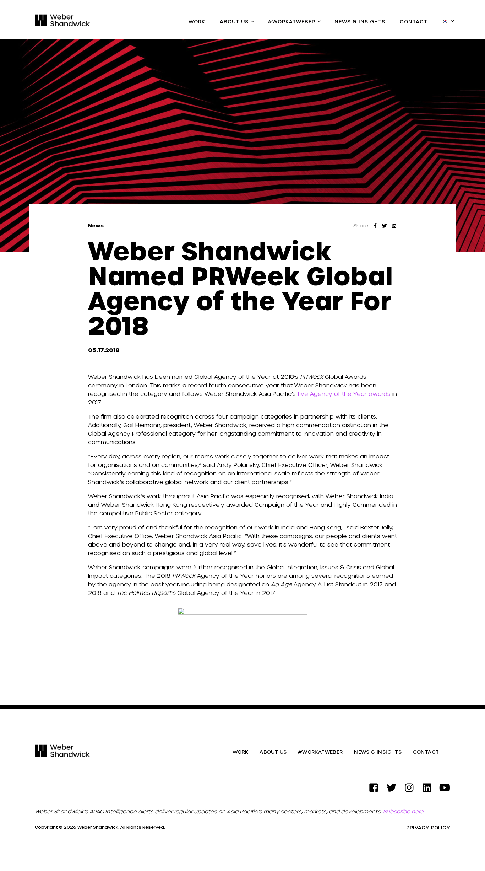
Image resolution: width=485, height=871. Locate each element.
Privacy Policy (428, 827)
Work (197, 21)
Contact (413, 21)
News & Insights (359, 21)
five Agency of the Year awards (344, 393)
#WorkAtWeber (291, 21)
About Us (234, 21)
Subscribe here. (404, 811)
